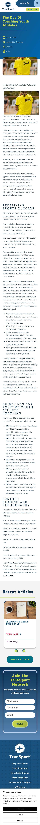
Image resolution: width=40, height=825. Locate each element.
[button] (8, 6)
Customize (20, 815)
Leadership (10, 42)
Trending (19, 42)
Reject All (20, 820)
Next (20, 724)
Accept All (20, 809)
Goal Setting (12, 642)
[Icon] (37, 2)
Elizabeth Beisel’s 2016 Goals (17, 623)
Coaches (9, 47)
